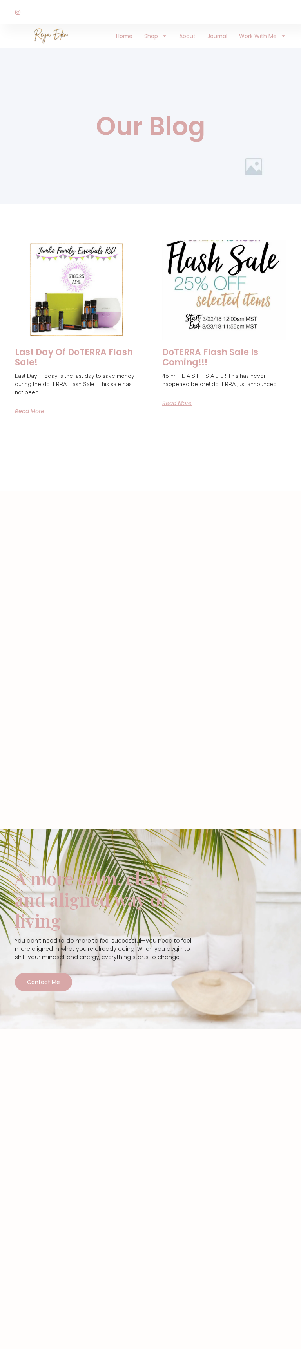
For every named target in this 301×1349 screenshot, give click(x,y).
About (187, 36)
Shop (151, 36)
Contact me (43, 982)
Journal (217, 36)
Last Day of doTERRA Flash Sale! (74, 357)
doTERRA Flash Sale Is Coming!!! (210, 357)
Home (124, 36)
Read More (29, 411)
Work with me (258, 36)
